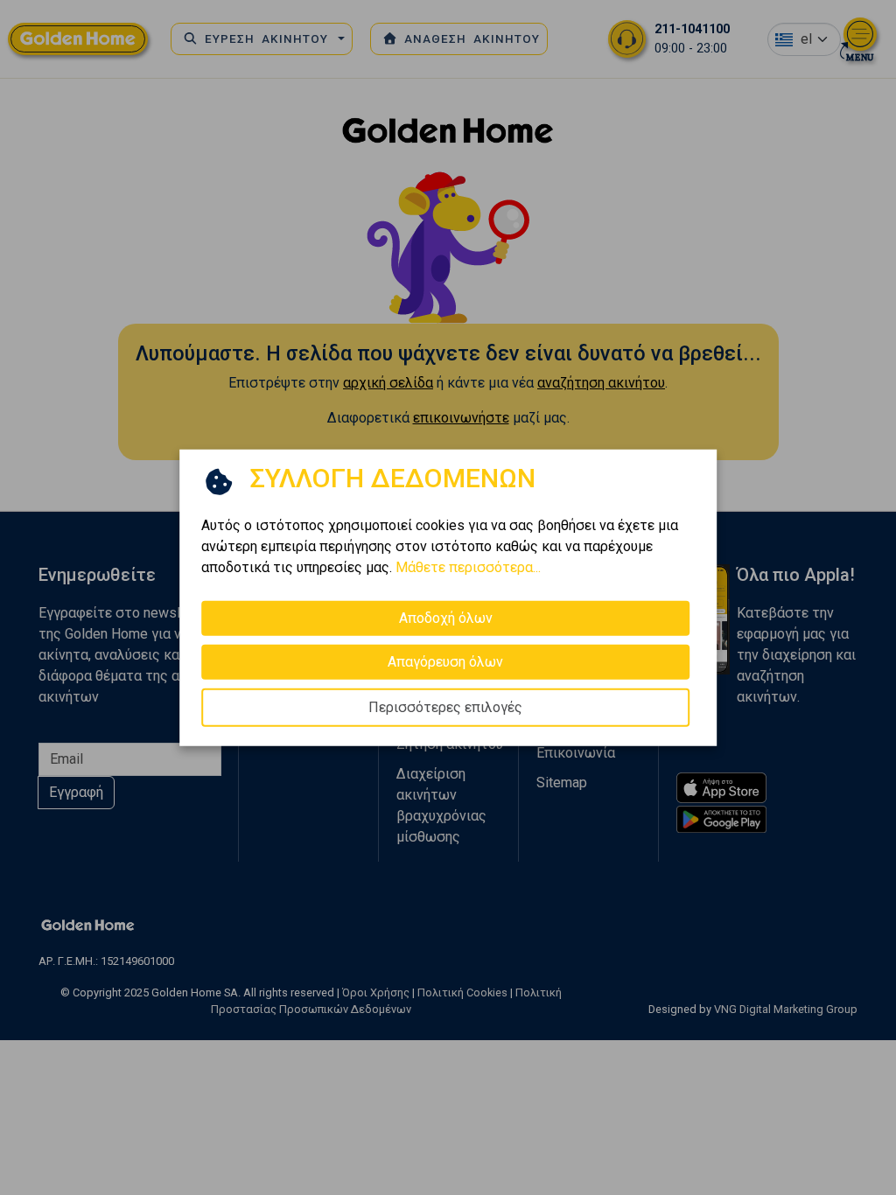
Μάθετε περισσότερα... (468, 567)
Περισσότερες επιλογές (445, 707)
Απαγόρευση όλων (445, 661)
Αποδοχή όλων (446, 618)
